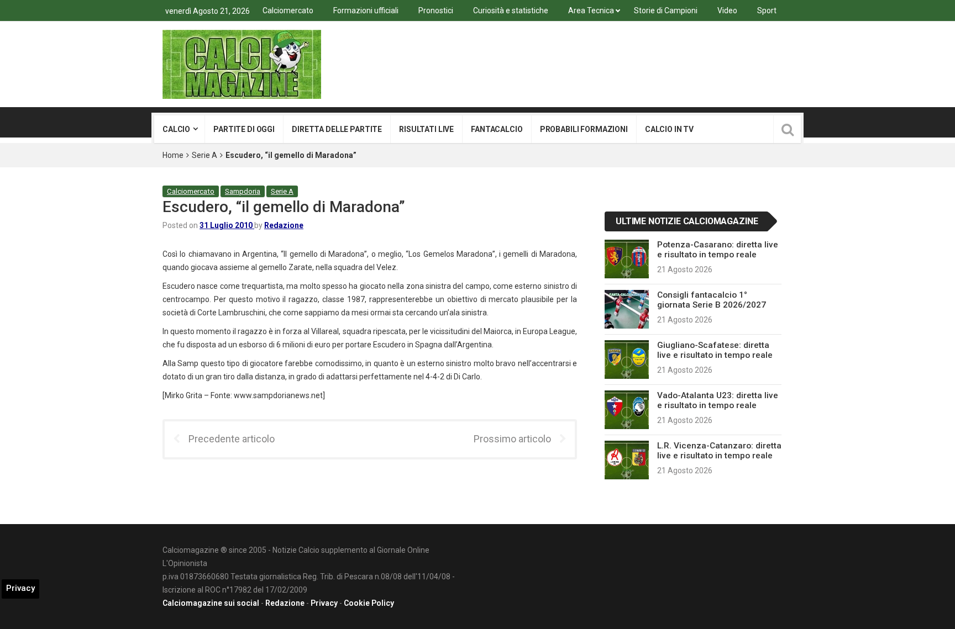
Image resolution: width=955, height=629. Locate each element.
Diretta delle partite (337, 129)
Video (727, 10)
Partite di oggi (244, 129)
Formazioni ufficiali (365, 10)
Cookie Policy (369, 603)
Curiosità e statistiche (510, 10)
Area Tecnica (591, 10)
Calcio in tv (669, 129)
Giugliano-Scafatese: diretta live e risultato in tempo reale (715, 350)
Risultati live (426, 129)
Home (172, 155)
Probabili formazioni (584, 129)
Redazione (283, 225)
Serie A (204, 155)
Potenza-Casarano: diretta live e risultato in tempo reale (717, 250)
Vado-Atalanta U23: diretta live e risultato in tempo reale (717, 400)
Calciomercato (288, 10)
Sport (766, 10)
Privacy (324, 603)
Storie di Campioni (665, 10)
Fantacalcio (496, 129)
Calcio (176, 129)
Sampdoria (242, 191)
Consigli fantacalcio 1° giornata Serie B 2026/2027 (711, 300)
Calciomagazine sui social (210, 603)
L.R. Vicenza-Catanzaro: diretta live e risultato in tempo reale (719, 451)
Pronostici (435, 10)
